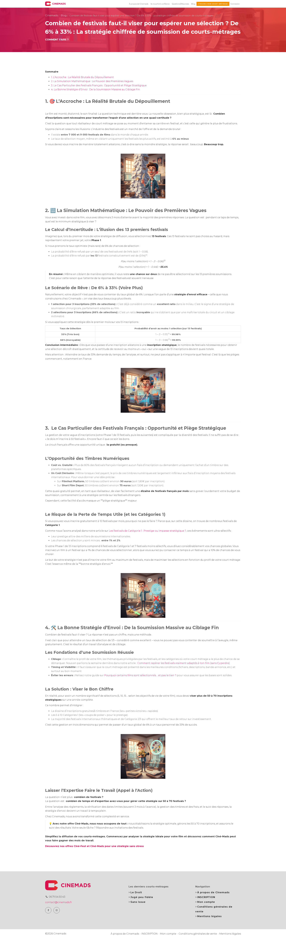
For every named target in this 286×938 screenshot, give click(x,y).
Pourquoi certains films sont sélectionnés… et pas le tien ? (140, 675)
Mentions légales (209, 916)
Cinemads (51, 15)
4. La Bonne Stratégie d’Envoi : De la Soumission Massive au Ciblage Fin (95, 89)
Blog (193, 4)
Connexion (235, 4)
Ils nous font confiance (160, 4)
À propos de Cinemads (138, 4)
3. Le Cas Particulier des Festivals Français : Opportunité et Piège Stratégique (99, 85)
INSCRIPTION (206, 897)
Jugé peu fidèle (141, 897)
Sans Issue (138, 902)
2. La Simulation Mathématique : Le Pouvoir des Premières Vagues (92, 81)
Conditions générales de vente (198, 933)
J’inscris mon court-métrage (213, 4)
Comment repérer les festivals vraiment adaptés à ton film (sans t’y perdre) (183, 663)
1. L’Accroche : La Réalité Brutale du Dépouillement (82, 77)
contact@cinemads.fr (58, 902)
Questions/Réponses (180, 4)
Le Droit (136, 892)
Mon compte (206, 902)
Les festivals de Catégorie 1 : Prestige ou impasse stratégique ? (147, 530)
